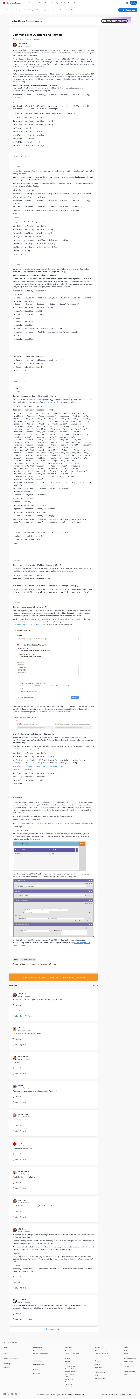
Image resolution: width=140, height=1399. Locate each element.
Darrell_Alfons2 (23, 1057)
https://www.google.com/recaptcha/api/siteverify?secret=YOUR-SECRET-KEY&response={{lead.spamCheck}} (55, 823)
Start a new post (68, 977)
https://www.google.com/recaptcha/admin (28, 624)
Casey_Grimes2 (23, 44)
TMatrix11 (21, 1028)
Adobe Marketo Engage (27, 10)
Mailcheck (34, 399)
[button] (127, 10)
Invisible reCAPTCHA (36, 619)
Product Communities (13, 10)
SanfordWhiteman (23, 1300)
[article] (52, 1005)
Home (3, 10)
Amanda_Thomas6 (24, 1114)
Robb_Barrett (22, 994)
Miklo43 (20, 1085)
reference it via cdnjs (49, 402)
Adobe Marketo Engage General (43, 10)
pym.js (83, 79)
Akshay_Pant (22, 1200)
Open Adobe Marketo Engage (116, 21)
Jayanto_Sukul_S (23, 1171)
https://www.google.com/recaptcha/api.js (49, 766)
